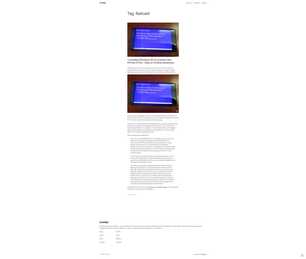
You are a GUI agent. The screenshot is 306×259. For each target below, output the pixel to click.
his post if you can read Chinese (156, 187)
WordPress (203, 254)
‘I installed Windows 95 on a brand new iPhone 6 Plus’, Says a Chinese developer (150, 61)
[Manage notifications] (302, 255)
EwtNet (103, 3)
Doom (160, 120)
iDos (142, 116)
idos (142, 141)
